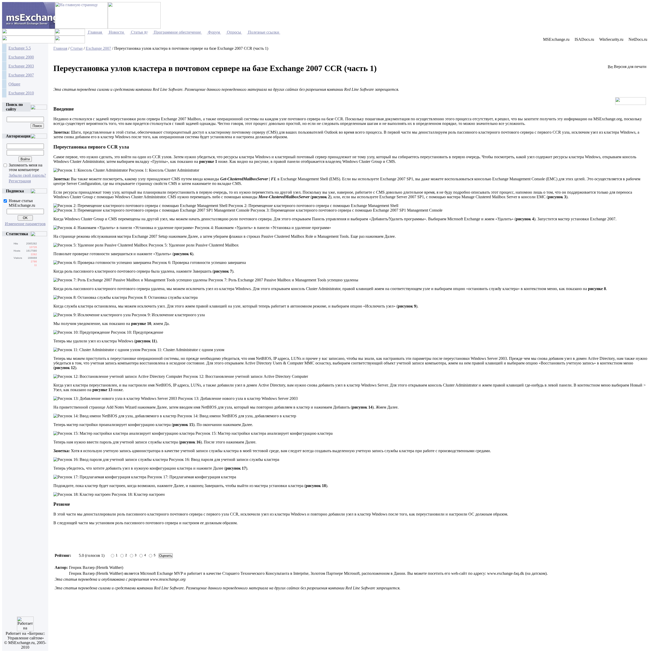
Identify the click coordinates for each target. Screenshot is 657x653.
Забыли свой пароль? (27, 175)
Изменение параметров (25, 224)
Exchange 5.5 (19, 48)
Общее (14, 84)
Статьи (76, 48)
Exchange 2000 (21, 57)
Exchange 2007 (21, 75)
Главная (60, 48)
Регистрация (20, 181)
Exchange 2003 (21, 66)
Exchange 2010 (21, 93)
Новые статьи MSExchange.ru (22, 203)
